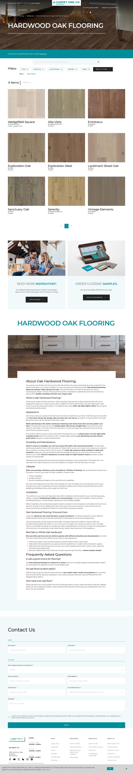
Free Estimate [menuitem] (55, 757)
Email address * (72, 676)
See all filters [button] (101, 69)
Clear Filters (31, 74)
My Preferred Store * (74, 687)
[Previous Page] (61, 226)
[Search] (98, 62)
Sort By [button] (26, 82)
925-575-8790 (35, 3)
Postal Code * (12, 687)
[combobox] (65, 62)
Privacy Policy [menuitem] (112, 760)
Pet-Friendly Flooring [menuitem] (96, 747)
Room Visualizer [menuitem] (75, 743)
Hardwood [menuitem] (54, 747)
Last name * (71, 645)
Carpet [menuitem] (53, 750)
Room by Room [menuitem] (112, 747)
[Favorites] (87, 12)
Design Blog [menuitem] (74, 757)
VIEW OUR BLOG (34, 299)
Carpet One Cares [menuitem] (113, 750)
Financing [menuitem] (54, 760)
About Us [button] (34, 10)
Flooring (21, 16)
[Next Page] (72, 226)
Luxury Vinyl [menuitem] (55, 743)
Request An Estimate (110, 7)
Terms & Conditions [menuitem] (113, 757)
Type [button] (23, 69)
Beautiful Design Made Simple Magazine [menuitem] (75, 752)
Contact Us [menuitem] (111, 753)
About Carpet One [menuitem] (113, 743)
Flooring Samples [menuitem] (75, 747)
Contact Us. (43, 54)
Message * (11, 699)
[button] (83, 12)
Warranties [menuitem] (92, 750)
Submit (66, 725)
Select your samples (95, 297)
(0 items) (90, 12)
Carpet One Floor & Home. (22, 763)
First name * (12, 645)
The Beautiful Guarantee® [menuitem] (93, 754)
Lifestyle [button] (37, 69)
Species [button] (71, 69)
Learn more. (46, 770)
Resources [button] (22, 10)
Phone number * (13, 676)
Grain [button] (84, 69)
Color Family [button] (54, 69)
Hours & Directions (90, 7)
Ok (110, 768)
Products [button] (11, 10)
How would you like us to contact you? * (20, 665)
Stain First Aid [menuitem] (93, 743)
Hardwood (30, 16)
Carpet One (11, 16)
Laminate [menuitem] (54, 753)
